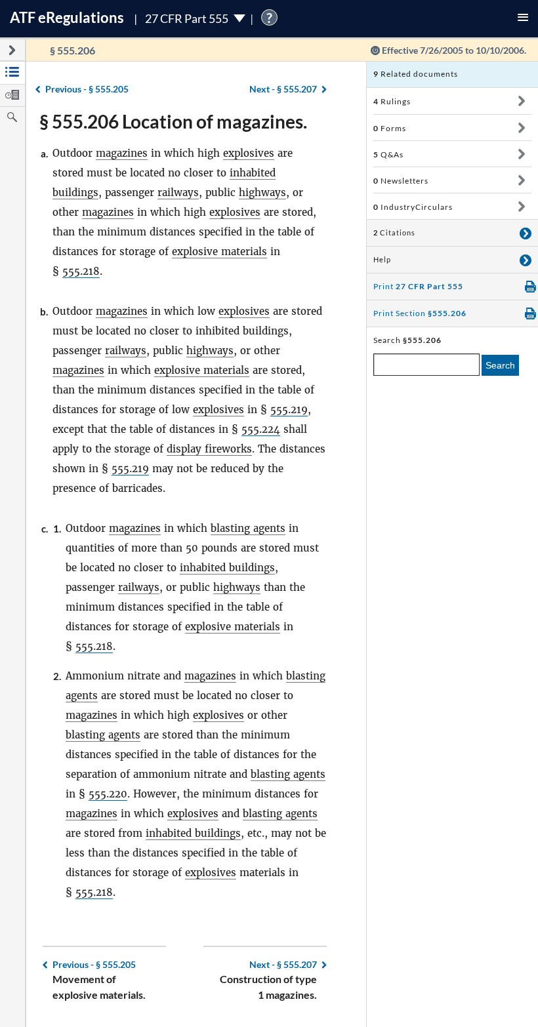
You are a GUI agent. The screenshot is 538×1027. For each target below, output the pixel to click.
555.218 (81, 271)
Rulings (392, 101)
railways (178, 192)
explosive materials (219, 251)
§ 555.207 (283, 88)
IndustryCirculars (413, 207)
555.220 (108, 794)
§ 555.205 (87, 88)
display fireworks (209, 449)
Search (500, 365)
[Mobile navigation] (523, 18)
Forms (389, 128)
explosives (248, 153)
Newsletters (400, 181)
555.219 (289, 409)
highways (262, 192)
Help (382, 260)
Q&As (388, 154)
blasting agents (248, 528)
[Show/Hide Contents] (521, 101)
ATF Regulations (67, 17)
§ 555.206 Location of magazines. (173, 121)
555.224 (260, 429)
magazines (122, 153)
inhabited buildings (227, 567)
